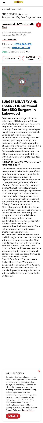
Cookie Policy (27, 410)
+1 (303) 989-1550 (23, 44)
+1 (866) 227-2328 (21, 48)
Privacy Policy (12, 410)
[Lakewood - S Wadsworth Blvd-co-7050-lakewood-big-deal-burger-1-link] (38, 25)
